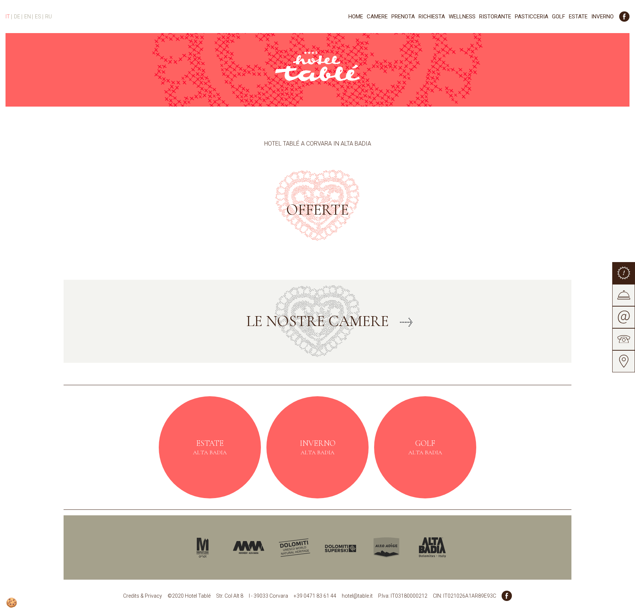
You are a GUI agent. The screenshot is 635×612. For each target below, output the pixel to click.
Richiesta (432, 16)
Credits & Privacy (142, 596)
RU (48, 16)
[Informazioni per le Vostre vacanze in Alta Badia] (425, 547)
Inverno (602, 16)
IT (8, 16)
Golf (558, 16)
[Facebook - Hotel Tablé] (624, 16)
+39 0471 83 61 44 (315, 596)
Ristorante (495, 16)
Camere (377, 16)
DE (17, 16)
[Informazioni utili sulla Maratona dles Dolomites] (195, 547)
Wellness (462, 16)
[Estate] (210, 447)
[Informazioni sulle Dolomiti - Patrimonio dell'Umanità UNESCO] (287, 547)
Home (355, 16)
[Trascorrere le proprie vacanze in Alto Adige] (379, 547)
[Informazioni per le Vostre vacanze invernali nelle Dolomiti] (333, 548)
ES (38, 16)
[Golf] (425, 447)
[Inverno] (317, 447)
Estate (578, 16)
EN (28, 16)
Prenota (403, 16)
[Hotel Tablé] (317, 65)
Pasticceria (531, 16)
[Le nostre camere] (317, 321)
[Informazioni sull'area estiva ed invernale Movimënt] (241, 547)
